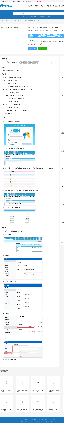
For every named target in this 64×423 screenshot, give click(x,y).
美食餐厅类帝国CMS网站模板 (15, 20)
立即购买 (42, 48)
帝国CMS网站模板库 (7, 6)
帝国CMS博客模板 (41, 16)
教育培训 (57, 6)
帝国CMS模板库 (5, 20)
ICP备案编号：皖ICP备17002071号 (42, 421)
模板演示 (32, 48)
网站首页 (30, 6)
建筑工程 (52, 6)
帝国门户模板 (50, 16)
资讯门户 (41, 6)
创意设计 (46, 6)
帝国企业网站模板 (32, 16)
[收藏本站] (39, 1)
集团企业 (36, 6)
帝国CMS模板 (38, 41)
